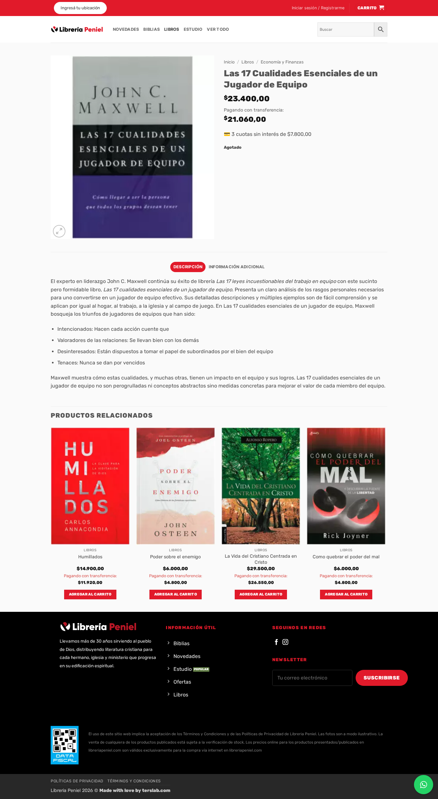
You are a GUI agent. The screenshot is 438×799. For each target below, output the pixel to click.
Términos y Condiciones (134, 781)
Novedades (126, 29)
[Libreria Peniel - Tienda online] (77, 29)
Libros (171, 29)
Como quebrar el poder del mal (346, 557)
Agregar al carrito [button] (90, 594)
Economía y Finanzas (282, 61)
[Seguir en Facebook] (276, 642)
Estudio (193, 29)
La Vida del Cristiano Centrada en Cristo (261, 559)
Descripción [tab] (188, 266)
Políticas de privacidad (77, 781)
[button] (318, 8)
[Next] (385, 519)
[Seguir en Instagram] (285, 642)
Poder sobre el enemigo (175, 557)
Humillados (90, 557)
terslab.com (156, 790)
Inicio (229, 61)
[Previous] (51, 519)
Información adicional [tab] (237, 266)
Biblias (151, 29)
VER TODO (218, 29)
